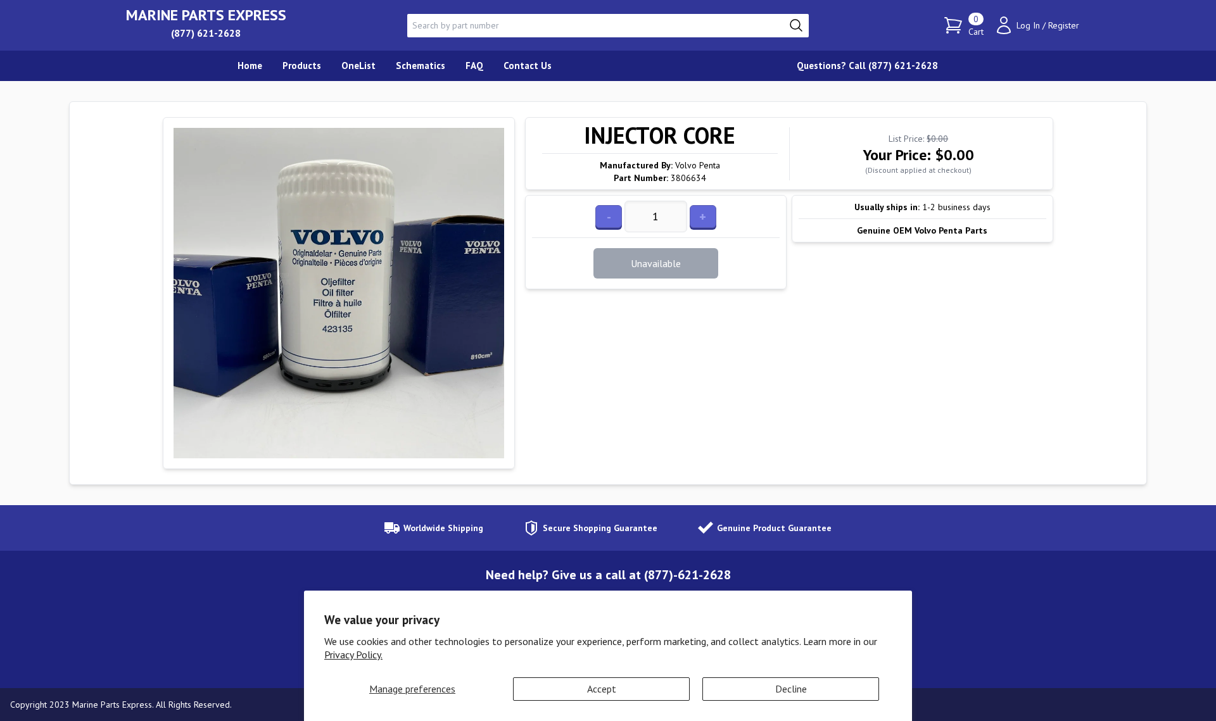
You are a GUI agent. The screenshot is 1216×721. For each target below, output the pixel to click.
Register (1063, 25)
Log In (1028, 25)
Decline (791, 688)
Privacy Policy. (353, 654)
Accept (601, 688)
